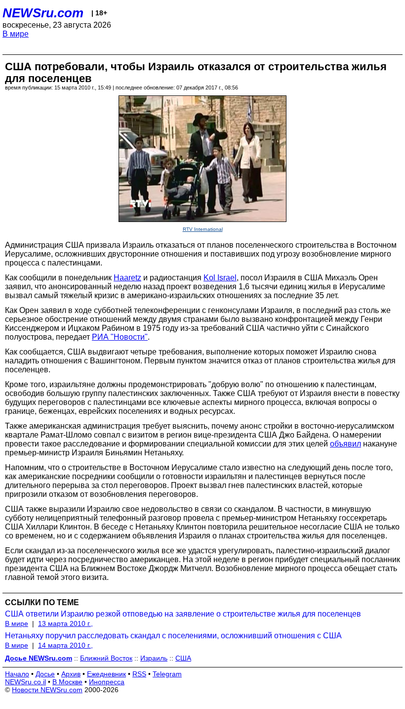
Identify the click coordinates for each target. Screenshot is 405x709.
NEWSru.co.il (25, 682)
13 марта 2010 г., (65, 623)
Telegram (167, 674)
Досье (45, 674)
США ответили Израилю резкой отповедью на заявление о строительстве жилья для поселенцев (183, 614)
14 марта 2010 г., (65, 645)
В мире (15, 34)
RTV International (203, 229)
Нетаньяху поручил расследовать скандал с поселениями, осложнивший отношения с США (173, 635)
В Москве (67, 682)
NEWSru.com (42, 12)
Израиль (153, 658)
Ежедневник (106, 674)
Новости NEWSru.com (47, 690)
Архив (71, 674)
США (183, 658)
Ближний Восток (106, 658)
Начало (17, 674)
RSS (139, 674)
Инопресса (106, 682)
